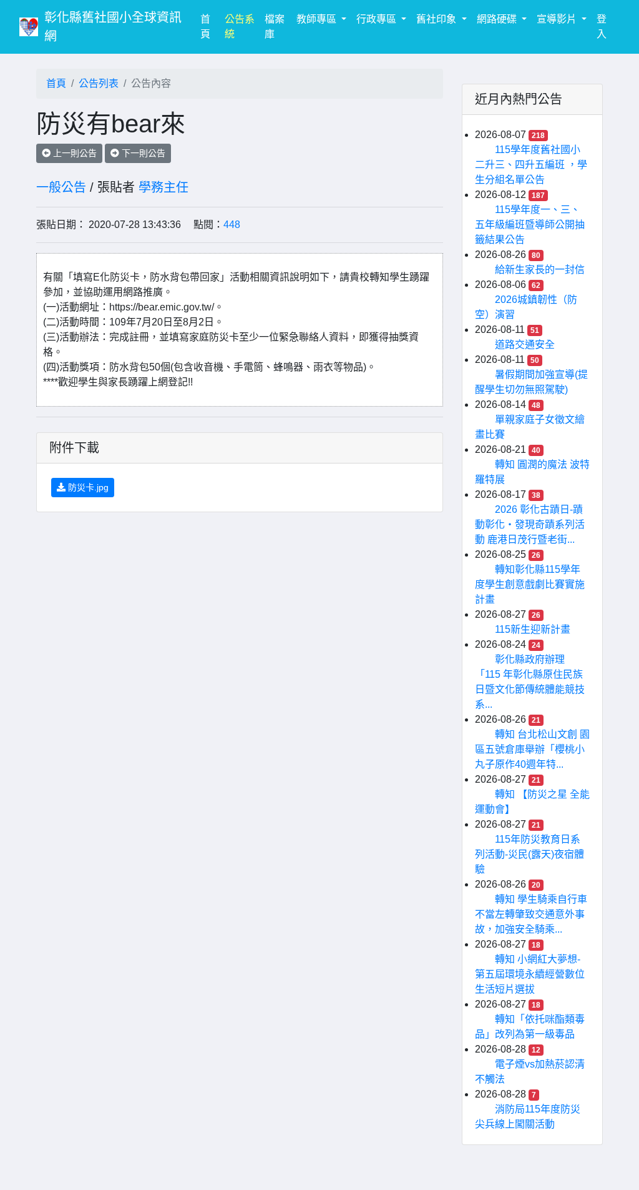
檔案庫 (275, 26)
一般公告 (61, 187)
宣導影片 (558, 19)
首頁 (209, 26)
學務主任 (163, 187)
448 (231, 224)
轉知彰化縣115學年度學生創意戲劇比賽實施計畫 (530, 584)
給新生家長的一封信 (540, 269)
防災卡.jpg (87, 487)
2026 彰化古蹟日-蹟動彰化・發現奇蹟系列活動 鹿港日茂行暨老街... (530, 524)
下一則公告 (142, 153)
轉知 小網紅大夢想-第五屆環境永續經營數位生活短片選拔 (530, 974)
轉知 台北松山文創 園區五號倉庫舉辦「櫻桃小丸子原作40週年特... (532, 749)
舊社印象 (437, 19)
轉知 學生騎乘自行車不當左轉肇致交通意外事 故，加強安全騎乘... (531, 914)
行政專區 (377, 19)
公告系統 (240, 26)
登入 (602, 26)
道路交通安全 (525, 344)
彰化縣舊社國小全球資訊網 (113, 27)
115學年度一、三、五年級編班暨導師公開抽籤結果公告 (530, 224)
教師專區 (317, 19)
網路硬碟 (498, 19)
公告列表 (99, 83)
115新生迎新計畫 (532, 629)
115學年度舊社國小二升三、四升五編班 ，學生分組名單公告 (531, 164)
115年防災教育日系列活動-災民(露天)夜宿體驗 (529, 854)
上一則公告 (74, 153)
